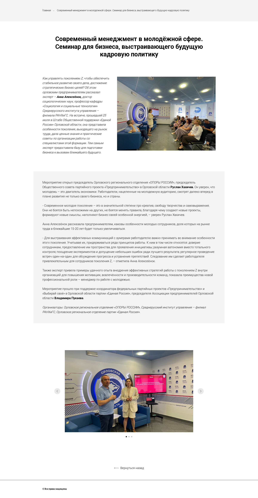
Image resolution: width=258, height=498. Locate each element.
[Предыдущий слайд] (57, 391)
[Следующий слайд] (201, 391)
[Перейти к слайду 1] (126, 436)
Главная (46, 10)
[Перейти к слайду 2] (129, 436)
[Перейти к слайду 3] (131, 436)
